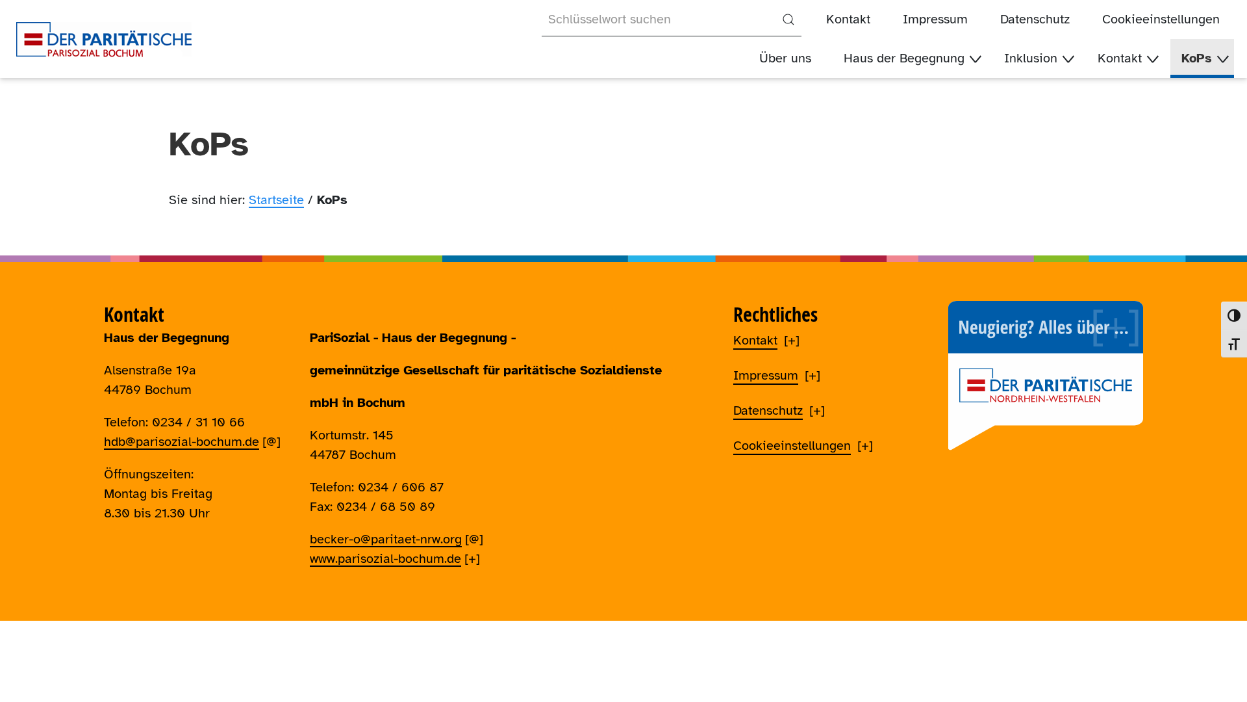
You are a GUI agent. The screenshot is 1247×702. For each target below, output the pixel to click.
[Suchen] (788, 19)
